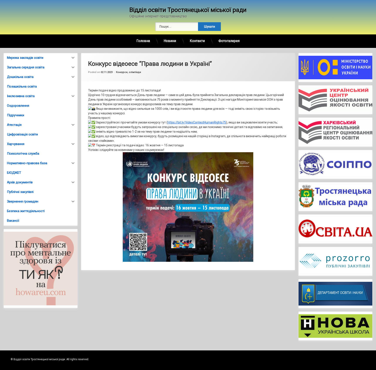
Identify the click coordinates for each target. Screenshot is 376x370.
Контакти (197, 41)
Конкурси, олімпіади (128, 72)
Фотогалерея (229, 41)
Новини (170, 41)
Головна (143, 41)
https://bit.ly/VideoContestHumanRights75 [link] (197, 122)
